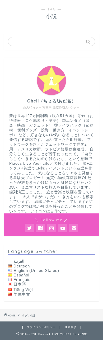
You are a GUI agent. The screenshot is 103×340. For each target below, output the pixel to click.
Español (21, 275)
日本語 (19, 284)
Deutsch (21, 266)
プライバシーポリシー (41, 327)
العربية (18, 261)
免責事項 (71, 327)
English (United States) (36, 270)
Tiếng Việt (23, 289)
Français (22, 279)
